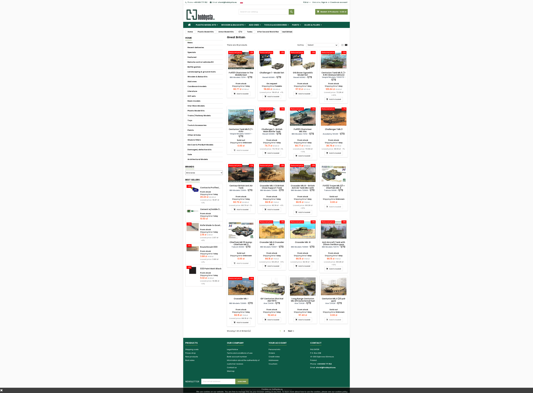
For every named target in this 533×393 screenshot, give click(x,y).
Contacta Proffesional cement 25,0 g (211, 187)
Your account (278, 343)
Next (291, 331)
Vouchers (273, 364)
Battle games (194, 67)
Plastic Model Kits (206, 24)
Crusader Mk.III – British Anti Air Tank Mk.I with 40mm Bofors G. (303, 187)
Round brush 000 (209, 247)
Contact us (232, 367)
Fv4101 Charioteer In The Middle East (241, 73)
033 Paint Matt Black (210, 269)
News (190, 42)
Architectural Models (198, 159)
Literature (192, 91)
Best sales (189, 360)
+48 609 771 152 (200, 2)
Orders (272, 353)
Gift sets (192, 96)
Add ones (254, 24)
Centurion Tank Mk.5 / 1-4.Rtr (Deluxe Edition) (333, 73)
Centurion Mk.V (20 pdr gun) (333, 299)
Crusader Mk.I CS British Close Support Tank (272, 186)
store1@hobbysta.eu (227, 2)
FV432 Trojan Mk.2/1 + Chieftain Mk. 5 (334, 186)
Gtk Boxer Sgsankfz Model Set (303, 73)
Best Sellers (192, 179)
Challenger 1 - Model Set (272, 72)
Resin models (194, 101)
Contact (315, 343)
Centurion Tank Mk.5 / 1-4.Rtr (241, 130)
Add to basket (241, 94)
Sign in (324, 2)
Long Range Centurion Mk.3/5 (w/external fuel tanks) (303, 300)
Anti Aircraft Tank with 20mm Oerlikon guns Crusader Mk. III (333, 244)
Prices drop (190, 353)
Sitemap (231, 371)
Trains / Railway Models (199, 115)
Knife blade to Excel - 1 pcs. (211, 225)
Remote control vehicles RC (201, 62)
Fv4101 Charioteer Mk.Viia (303, 130)
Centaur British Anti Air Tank (241, 186)
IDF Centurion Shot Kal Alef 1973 (272, 299)
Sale (190, 154)
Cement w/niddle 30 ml (211, 209)
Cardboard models (197, 86)
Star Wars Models (196, 106)
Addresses (273, 360)
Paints (295, 24)
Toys (190, 120)
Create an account (338, 2)
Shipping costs (191, 349)
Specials (192, 52)
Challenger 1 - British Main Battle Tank (272, 130)
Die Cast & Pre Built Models (200, 144)
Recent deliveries (196, 47)
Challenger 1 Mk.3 (333, 129)
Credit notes (274, 356)
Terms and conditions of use (239, 353)
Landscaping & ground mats (202, 71)
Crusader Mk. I (241, 298)
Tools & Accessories (275, 24)
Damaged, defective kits (199, 149)
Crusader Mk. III (303, 242)
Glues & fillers (312, 24)
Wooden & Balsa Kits (232, 24)
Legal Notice (232, 349)
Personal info (274, 349)
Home (188, 37)
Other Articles (194, 135)
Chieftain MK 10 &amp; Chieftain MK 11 (241, 243)
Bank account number (237, 356)
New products (191, 356)
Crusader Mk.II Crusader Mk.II (272, 243)
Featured (192, 57)
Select (323, 45)
